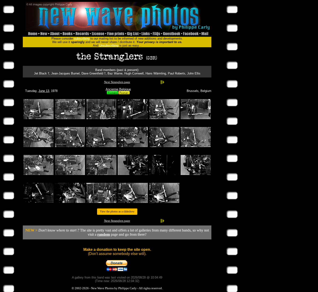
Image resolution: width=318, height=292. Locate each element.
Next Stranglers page (117, 82)
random (103, 234)
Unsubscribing (108, 45)
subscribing (81, 38)
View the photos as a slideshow (117, 211)
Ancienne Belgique (118, 89)
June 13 (43, 91)
